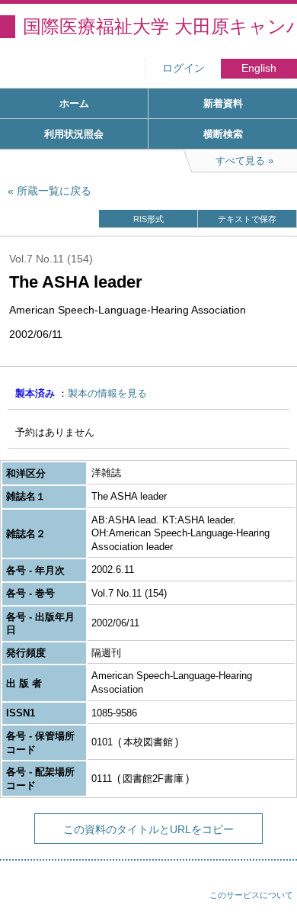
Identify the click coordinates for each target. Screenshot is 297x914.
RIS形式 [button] (148, 219)
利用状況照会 (74, 134)
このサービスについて (251, 895)
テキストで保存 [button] (247, 219)
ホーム (74, 103)
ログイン (183, 68)
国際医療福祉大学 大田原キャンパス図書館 (160, 26)
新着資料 (223, 103)
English (258, 68)
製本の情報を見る (107, 393)
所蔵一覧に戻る (54, 191)
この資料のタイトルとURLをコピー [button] (148, 829)
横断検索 (223, 134)
